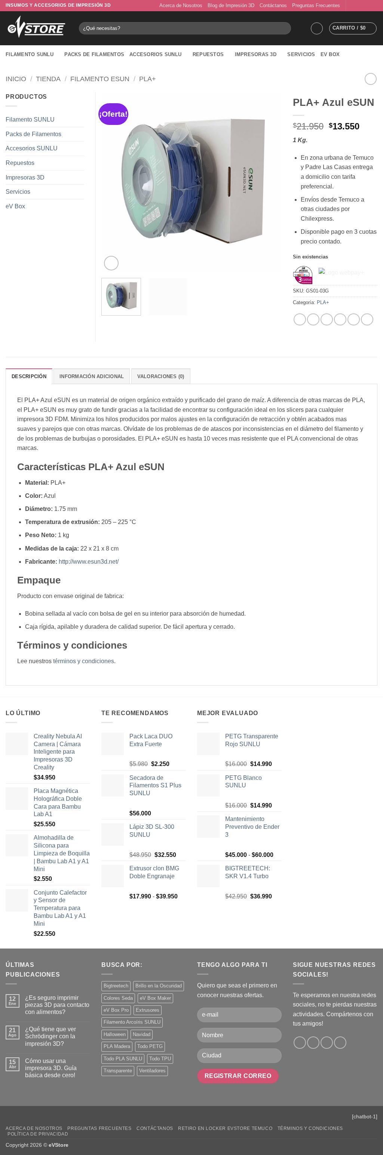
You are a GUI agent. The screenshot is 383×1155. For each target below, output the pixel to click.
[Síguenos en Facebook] (352, 5)
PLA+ (147, 79)
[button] (317, 28)
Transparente (118, 1070)
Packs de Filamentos (94, 54)
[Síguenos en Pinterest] (373, 5)
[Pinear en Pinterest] (340, 319)
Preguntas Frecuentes (316, 5)
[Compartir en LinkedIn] (353, 319)
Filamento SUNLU (29, 54)
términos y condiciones (83, 661)
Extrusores (147, 1010)
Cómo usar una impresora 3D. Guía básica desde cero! (51, 1068)
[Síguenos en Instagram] (359, 5)
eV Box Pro (116, 1010)
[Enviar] (284, 28)
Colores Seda (118, 998)
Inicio (16, 79)
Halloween (115, 1034)
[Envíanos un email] (366, 5)
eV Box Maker (155, 998)
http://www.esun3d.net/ (89, 561)
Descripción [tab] (29, 376)
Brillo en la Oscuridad (158, 986)
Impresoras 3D (255, 54)
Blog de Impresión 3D (231, 5)
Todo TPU (160, 1058)
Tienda (48, 79)
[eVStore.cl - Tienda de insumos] (37, 28)
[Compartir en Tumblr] (367, 319)
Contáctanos (273, 5)
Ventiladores (152, 1070)
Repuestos (208, 54)
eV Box (330, 54)
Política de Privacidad (37, 1134)
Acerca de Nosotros (180, 5)
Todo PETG (150, 1046)
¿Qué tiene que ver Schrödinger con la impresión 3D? (50, 1036)
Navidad (141, 1034)
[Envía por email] (327, 319)
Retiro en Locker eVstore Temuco (225, 1128)
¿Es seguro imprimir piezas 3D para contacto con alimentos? (57, 1005)
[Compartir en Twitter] (313, 319)
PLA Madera (117, 1046)
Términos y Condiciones (310, 1128)
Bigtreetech (116, 986)
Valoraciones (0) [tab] (160, 376)
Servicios (301, 54)
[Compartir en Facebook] (300, 319)
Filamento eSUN (99, 79)
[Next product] (370, 79)
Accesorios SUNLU (155, 54)
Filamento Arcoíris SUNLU (132, 1022)
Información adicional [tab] (91, 376)
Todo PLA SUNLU (123, 1058)
